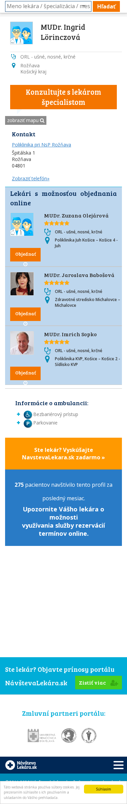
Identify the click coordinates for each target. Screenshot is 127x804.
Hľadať (106, 6)
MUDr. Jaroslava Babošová (79, 274)
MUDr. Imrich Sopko (70, 334)
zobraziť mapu (23, 120)
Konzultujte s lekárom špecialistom (63, 97)
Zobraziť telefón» (30, 178)
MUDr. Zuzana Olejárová (76, 215)
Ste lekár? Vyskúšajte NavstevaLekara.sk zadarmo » (63, 453)
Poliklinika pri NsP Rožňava (41, 144)
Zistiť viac (93, 682)
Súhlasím (103, 789)
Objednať (25, 254)
